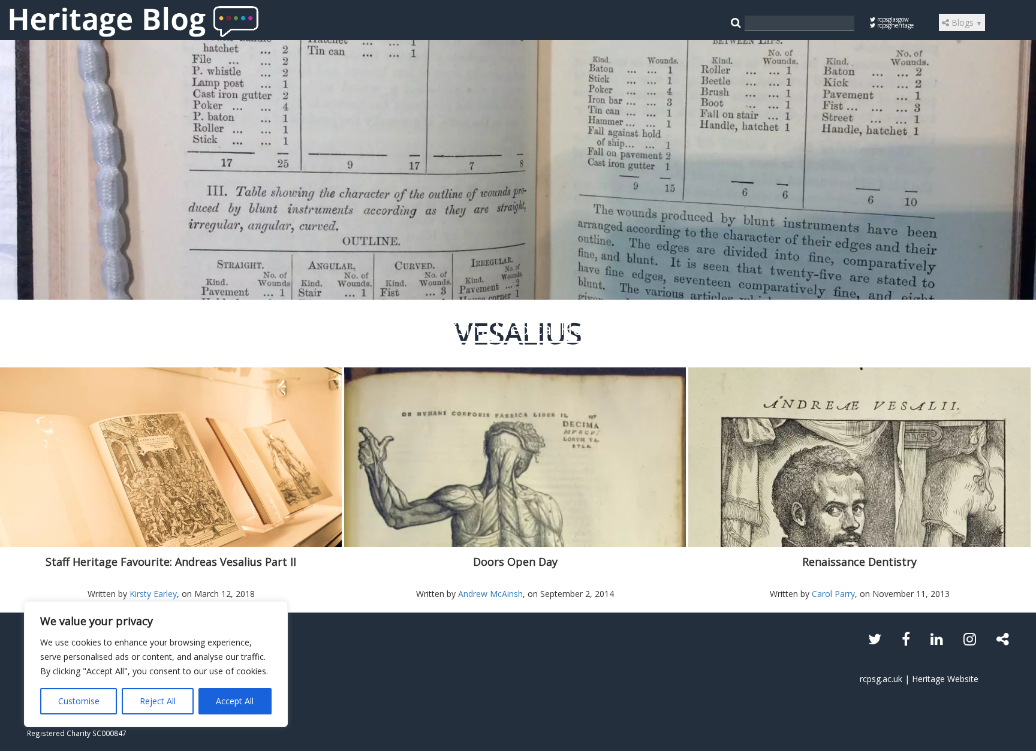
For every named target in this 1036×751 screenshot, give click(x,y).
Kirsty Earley (153, 593)
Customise (79, 701)
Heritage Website (945, 678)
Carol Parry (833, 593)
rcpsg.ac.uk (881, 678)
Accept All (235, 701)
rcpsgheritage (894, 25)
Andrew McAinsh (490, 593)
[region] (156, 664)
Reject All (158, 701)
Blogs (965, 22)
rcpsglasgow (892, 19)
